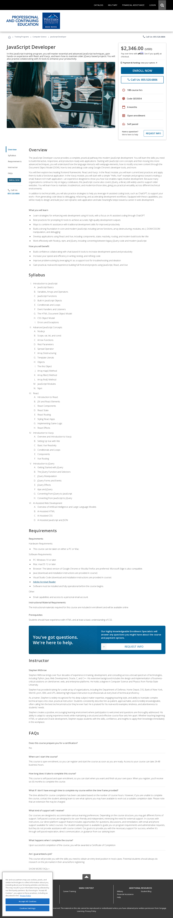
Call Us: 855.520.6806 (154, 36)
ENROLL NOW (142, 71)
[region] (27, 894)
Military (120, 891)
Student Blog (146, 891)
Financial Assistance (125, 894)
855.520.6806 (13, 193)
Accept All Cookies (27, 901)
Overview (12, 149)
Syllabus (12, 155)
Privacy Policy (90, 911)
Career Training (69, 891)
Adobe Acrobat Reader (44, 581)
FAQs (10, 173)
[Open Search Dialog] (162, 5)
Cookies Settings (28, 908)
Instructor (13, 167)
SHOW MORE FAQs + (39, 868)
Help (119, 897)
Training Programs (22, 37)
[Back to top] (86, 887)
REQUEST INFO (153, 133)
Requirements (14, 161)
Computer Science (39, 37)
